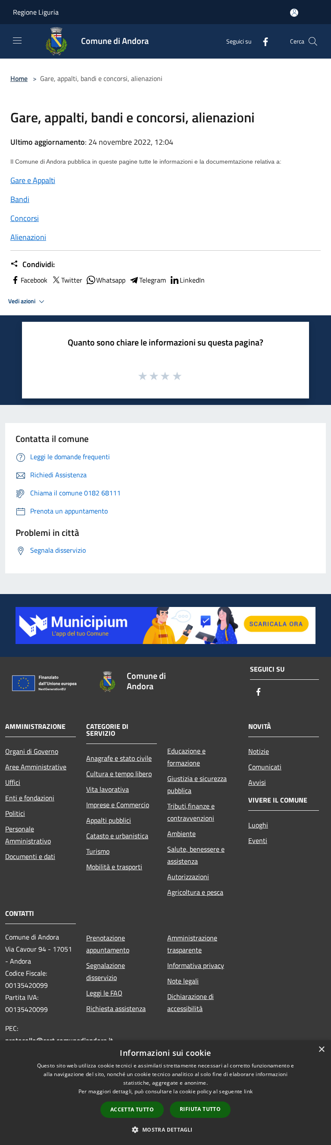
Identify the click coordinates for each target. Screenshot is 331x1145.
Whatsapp (110, 280)
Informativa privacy (195, 965)
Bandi (19, 199)
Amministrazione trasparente (192, 944)
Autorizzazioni (188, 876)
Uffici (12, 782)
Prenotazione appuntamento (107, 944)
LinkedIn (192, 280)
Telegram (152, 280)
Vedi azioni (22, 301)
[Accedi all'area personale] (294, 13)
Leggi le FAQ (104, 993)
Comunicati (264, 767)
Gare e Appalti (32, 180)
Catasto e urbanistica (117, 836)
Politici (15, 813)
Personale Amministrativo (28, 835)
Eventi (257, 840)
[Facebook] (262, 41)
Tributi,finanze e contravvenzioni (191, 812)
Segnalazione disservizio (105, 971)
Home (19, 78)
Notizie (258, 751)
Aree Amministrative (35, 767)
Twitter (71, 280)
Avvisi (257, 782)
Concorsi (24, 218)
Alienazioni (28, 237)
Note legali (183, 981)
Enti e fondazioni (29, 798)
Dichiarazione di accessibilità (190, 1002)
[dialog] (165, 1092)
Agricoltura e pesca (195, 892)
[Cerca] (313, 41)
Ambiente (181, 833)
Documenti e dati (30, 856)
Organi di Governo (31, 751)
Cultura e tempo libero (119, 774)
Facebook (34, 280)
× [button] (321, 1049)
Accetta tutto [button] (132, 1109)
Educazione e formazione (186, 757)
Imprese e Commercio (117, 805)
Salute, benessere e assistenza (196, 855)
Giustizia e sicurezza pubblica (197, 784)
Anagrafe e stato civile (119, 758)
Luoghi (258, 825)
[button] (165, 1129)
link (248, 1091)
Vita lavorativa (107, 789)
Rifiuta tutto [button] (200, 1109)
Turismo (97, 851)
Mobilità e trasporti (114, 867)
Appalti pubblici (108, 820)
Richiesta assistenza (116, 1008)
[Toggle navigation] (17, 40)
